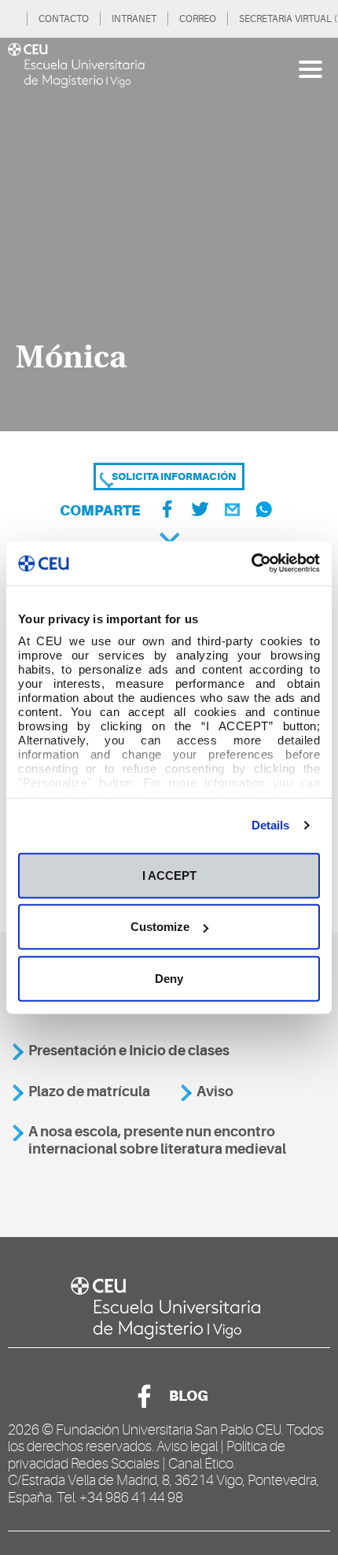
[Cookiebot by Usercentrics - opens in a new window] (251, 563)
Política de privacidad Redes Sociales (146, 1455)
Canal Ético (200, 1464)
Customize (159, 926)
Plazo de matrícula (89, 1091)
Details (271, 825)
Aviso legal (187, 1446)
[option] (169, 234)
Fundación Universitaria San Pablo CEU (168, 1430)
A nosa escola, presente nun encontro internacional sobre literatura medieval (157, 1140)
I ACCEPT (169, 874)
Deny (169, 977)
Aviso (215, 1091)
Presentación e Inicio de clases (129, 1050)
